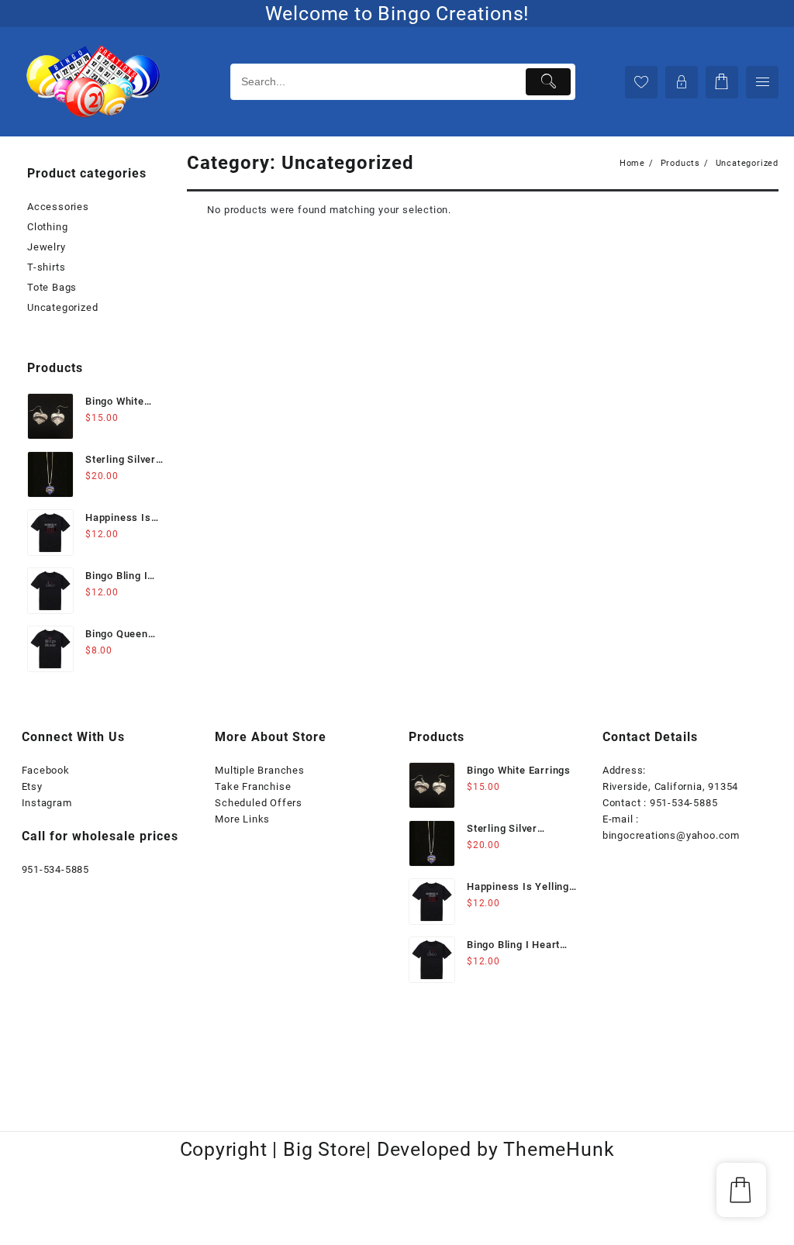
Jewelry (46, 247)
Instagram (47, 803)
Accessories (58, 206)
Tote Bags (52, 287)
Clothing (47, 227)
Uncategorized (62, 307)
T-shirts (46, 267)
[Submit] (548, 81)
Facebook (46, 770)
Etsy (32, 786)
